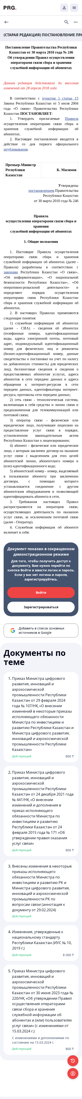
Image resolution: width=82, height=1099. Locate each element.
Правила (71, 119)
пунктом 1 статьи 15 (60, 98)
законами (11, 272)
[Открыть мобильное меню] (74, 8)
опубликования (16, 149)
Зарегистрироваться (41, 607)
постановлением (41, 191)
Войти (41, 592)
